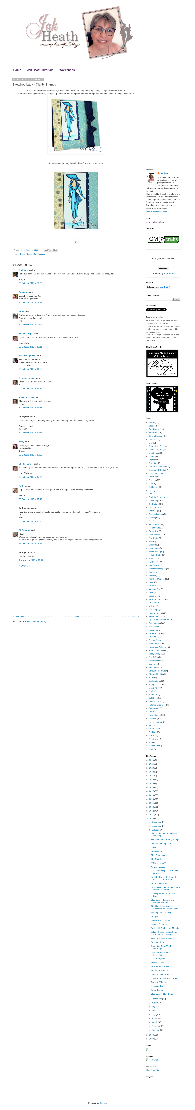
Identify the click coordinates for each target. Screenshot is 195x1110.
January (155, 1030)
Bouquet (155, 916)
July (154, 1006)
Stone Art (153, 694)
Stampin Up (31, 254)
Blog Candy (154, 429)
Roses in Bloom (158, 986)
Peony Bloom (157, 851)
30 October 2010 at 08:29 (30, 302)
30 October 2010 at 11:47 (30, 388)
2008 (151, 1039)
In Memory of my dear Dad (163, 843)
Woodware (153, 739)
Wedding (153, 732)
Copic (22, 254)
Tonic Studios (155, 715)
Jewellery (153, 575)
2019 (151, 783)
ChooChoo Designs (157, 449)
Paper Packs (154, 630)
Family (152, 517)
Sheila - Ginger (26, 333)
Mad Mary (23, 270)
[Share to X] (51, 250)
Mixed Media (154, 596)
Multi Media (154, 603)
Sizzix (151, 677)
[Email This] (45, 250)
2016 (151, 795)
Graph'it (152, 545)
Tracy (21, 442)
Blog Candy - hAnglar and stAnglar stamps (162, 901)
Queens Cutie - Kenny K (162, 974)
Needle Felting (155, 613)
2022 (151, 772)
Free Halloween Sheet (161, 966)
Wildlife (152, 735)
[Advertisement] (76, 591)
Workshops (67, 70)
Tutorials (152, 718)
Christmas (153, 453)
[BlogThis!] (48, 250)
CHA (151, 443)
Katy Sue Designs (157, 579)
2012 (151, 811)
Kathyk (22, 486)
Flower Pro (153, 531)
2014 (151, 803)
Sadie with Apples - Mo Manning (165, 928)
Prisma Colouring (156, 640)
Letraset (152, 586)
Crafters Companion (158, 466)
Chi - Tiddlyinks (158, 959)
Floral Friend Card (159, 883)
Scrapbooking (155, 660)
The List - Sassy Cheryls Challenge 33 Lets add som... (165, 907)
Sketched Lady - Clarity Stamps (165, 839)
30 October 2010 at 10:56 (30, 369)
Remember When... (157, 647)
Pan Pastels (154, 626)
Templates (153, 708)
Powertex (153, 637)
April (154, 1018)
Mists (151, 592)
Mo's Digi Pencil (156, 599)
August (155, 1003)
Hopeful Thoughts (159, 924)
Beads (151, 426)
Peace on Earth (158, 942)
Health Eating (155, 551)
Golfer (154, 847)
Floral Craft (154, 528)
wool (151, 742)
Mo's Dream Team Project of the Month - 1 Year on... (165, 888)
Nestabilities (154, 616)
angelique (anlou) (27, 356)
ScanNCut (153, 657)
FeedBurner (169, 273)
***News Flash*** (158, 863)
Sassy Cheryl (154, 654)
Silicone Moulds (156, 674)
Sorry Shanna (157, 990)
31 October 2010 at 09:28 (30, 543)
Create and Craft (156, 470)
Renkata (23, 292)
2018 (151, 787)
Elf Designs (24, 530)
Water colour (154, 728)
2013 (151, 807)
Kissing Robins (157, 963)
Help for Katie (155, 555)
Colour (152, 456)
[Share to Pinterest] (56, 250)
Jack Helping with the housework (160, 953)
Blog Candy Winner (159, 855)
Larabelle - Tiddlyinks (160, 920)
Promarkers (154, 643)
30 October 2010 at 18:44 (30, 521)
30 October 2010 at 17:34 (30, 477)
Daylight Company (157, 497)
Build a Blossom (156, 436)
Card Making (154, 439)
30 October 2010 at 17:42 (30, 499)
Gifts (151, 541)
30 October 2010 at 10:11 (30, 347)
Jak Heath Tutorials (40, 70)
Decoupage (154, 500)
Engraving (153, 511)
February (156, 1026)
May (154, 1014)
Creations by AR (156, 473)
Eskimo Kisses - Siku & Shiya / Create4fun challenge (164, 933)
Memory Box (154, 589)
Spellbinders (154, 681)
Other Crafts (154, 623)
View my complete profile (157, 212)
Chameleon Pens (156, 446)
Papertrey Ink (155, 633)
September (157, 999)
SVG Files (153, 698)
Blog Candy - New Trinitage (163, 994)
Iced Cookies (154, 565)
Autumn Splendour (159, 970)
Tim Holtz (153, 711)
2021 (151, 775)
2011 (151, 815)
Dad (150, 494)
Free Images (154, 534)
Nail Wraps (153, 609)
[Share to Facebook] (53, 250)
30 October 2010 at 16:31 (30, 432)
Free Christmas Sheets (161, 938)
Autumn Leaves (158, 867)
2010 (151, 818)
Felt (150, 521)
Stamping (41, 254)
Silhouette (153, 667)
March (155, 1022)
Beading (152, 422)
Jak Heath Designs (157, 569)
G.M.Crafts (153, 538)
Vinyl (151, 725)
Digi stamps (154, 507)
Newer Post (18, 617)
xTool (151, 749)
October (155, 830)
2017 (151, 791)
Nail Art (152, 606)
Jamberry (153, 572)
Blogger (102, 1103)
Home (17, 70)
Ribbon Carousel (156, 650)
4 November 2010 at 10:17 (31, 560)
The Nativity (156, 859)
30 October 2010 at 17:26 (30, 455)
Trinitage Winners (159, 982)
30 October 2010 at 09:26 (30, 325)
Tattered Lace (155, 701)
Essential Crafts (156, 514)
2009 (151, 1035)
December (157, 822)
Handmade (154, 548)
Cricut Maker (154, 477)
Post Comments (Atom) (35, 621)
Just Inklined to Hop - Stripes (164, 978)
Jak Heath (164, 173)
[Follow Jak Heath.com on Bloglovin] (158, 288)
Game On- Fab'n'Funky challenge (161, 947)
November (157, 826)
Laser (151, 582)
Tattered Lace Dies (157, 705)
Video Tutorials (155, 722)
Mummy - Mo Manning (161, 912)
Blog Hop (153, 432)
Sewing (152, 664)
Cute (151, 483)
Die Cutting (154, 504)
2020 (151, 779)
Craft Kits (153, 463)
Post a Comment (23, 566)
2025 (151, 760)
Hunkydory (153, 562)
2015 (151, 799)
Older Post (134, 617)
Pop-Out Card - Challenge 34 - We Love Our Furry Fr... (165, 878)
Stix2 (151, 691)
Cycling (152, 490)
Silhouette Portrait (157, 671)
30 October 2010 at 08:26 (30, 283)
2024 (151, 764)
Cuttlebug (153, 487)
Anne (21, 311)
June (154, 1010)
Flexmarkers (154, 524)
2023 (151, 768)
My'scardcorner (26, 378)
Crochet (152, 480)
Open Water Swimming (159, 620)
